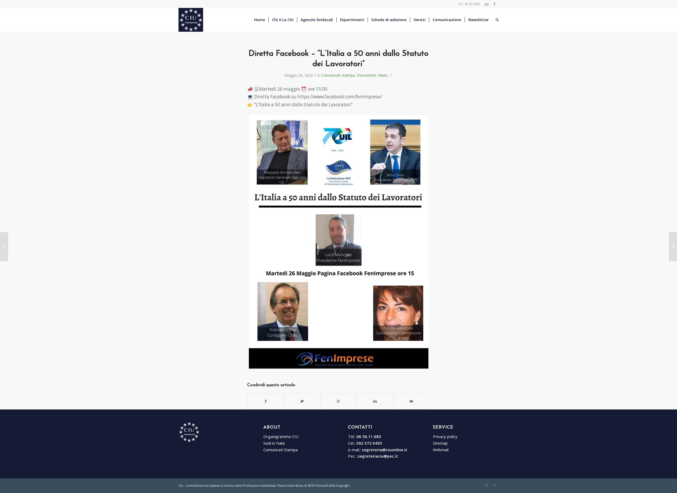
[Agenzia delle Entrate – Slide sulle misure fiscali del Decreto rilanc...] (4, 246)
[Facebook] (494, 4)
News (383, 75)
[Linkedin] (486, 4)
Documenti (366, 75)
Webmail (441, 449)
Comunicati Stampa (280, 449)
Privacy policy (445, 436)
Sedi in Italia (274, 443)
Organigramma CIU (280, 436)
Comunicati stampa (338, 75)
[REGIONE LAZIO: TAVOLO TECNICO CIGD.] (673, 246)
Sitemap (440, 443)
